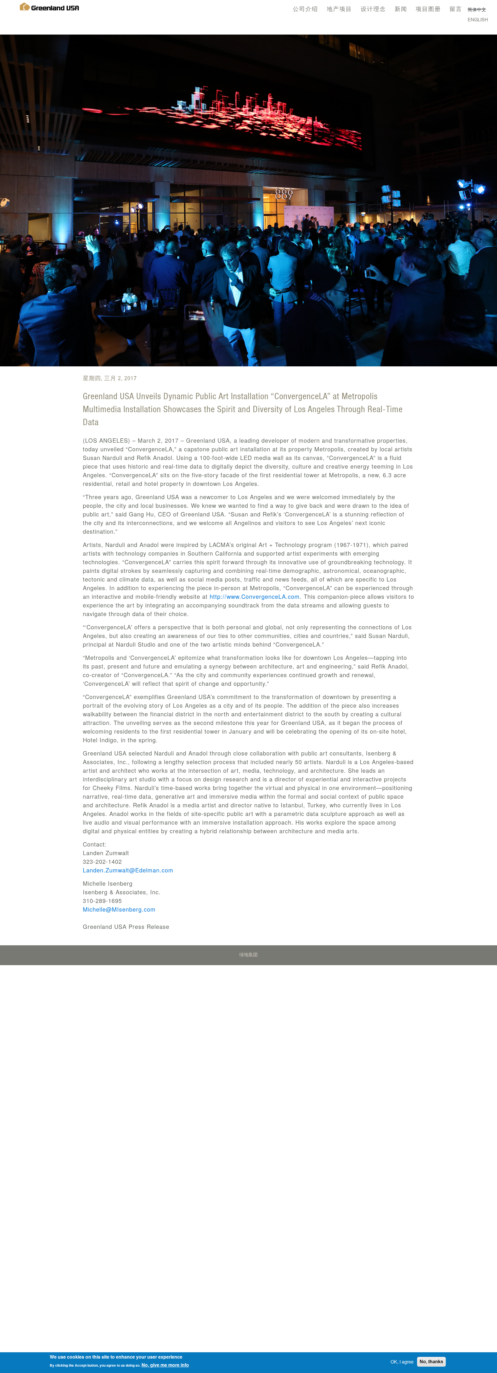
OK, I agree (402, 1361)
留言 (456, 8)
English (478, 19)
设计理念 (373, 8)
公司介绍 (305, 8)
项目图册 (428, 8)
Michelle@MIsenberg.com (119, 909)
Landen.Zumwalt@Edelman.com (128, 870)
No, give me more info (165, 1364)
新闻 (401, 8)
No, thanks (431, 1361)
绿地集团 (248, 955)
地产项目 (339, 8)
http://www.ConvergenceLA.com (255, 596)
